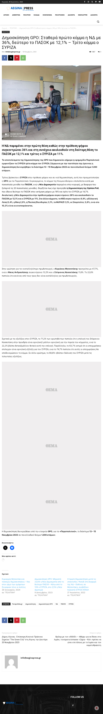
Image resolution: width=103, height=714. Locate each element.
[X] (92, 2)
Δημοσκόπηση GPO (46, 604)
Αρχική (4, 28)
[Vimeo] (95, 2)
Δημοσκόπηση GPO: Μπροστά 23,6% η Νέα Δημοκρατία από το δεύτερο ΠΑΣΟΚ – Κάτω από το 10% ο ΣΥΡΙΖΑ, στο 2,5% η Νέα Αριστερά (49, 584)
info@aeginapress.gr (12, 52)
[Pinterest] (17, 58)
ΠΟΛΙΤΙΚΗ (13, 28)
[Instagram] (88, 2)
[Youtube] (99, 2)
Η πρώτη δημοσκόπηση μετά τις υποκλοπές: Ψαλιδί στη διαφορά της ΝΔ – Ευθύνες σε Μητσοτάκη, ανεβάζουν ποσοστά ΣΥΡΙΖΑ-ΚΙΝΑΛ (81, 584)
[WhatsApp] (23, 58)
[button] (98, 21)
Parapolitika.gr (17, 604)
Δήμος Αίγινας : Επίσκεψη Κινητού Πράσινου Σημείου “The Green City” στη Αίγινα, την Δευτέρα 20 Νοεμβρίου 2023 (24, 640)
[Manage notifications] (97, 708)
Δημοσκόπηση (30, 604)
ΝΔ (57, 604)
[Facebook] (84, 2)
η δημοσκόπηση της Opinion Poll (83, 188)
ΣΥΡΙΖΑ (71, 604)
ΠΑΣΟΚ (63, 604)
